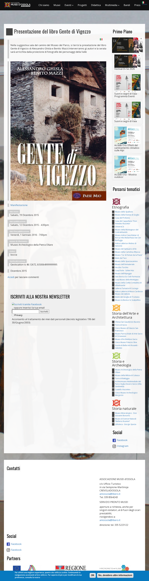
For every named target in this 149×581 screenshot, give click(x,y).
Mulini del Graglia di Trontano (127, 297)
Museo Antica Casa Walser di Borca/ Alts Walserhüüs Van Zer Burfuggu (128, 237)
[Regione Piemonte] (74, 570)
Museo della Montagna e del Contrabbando (126, 230)
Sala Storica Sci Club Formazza (127, 276)
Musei (57, 5)
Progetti (82, 5)
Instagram (122, 446)
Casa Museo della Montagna (126, 279)
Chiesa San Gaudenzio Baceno (127, 322)
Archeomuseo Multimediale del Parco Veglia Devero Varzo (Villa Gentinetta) (128, 384)
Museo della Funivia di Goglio (127, 215)
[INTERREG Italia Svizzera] (30, 569)
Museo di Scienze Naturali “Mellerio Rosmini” (125, 420)
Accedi (11, 277)
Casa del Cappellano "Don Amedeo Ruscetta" (126, 222)
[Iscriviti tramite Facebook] (27, 304)
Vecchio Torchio (121, 267)
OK (92, 575)
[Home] (18, 5)
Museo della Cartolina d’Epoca (127, 252)
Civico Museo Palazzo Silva (126, 342)
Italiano (144, 4)
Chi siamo (44, 5)
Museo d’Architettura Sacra (126, 339)
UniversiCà (119, 226)
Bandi (127, 5)
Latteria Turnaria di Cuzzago (126, 288)
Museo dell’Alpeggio (123, 273)
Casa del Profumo (122, 218)
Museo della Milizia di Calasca (127, 375)
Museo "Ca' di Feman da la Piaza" (128, 255)
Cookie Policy (46, 577)
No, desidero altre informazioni (115, 575)
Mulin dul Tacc (121, 258)
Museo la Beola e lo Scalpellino (128, 300)
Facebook (121, 440)
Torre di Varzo (121, 325)
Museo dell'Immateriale (124, 264)
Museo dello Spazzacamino (126, 261)
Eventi (68, 5)
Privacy (18, 315)
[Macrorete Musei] (119, 568)
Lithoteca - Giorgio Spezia (125, 424)
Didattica (96, 5)
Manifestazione (19, 205)
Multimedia (111, 5)
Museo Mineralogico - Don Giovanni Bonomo (126, 414)
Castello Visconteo (122, 389)
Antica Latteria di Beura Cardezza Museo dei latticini (129, 292)
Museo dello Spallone (124, 212)
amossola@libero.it (110, 493)
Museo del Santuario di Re (125, 249)
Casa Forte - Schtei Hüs (124, 270)
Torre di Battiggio (122, 378)
